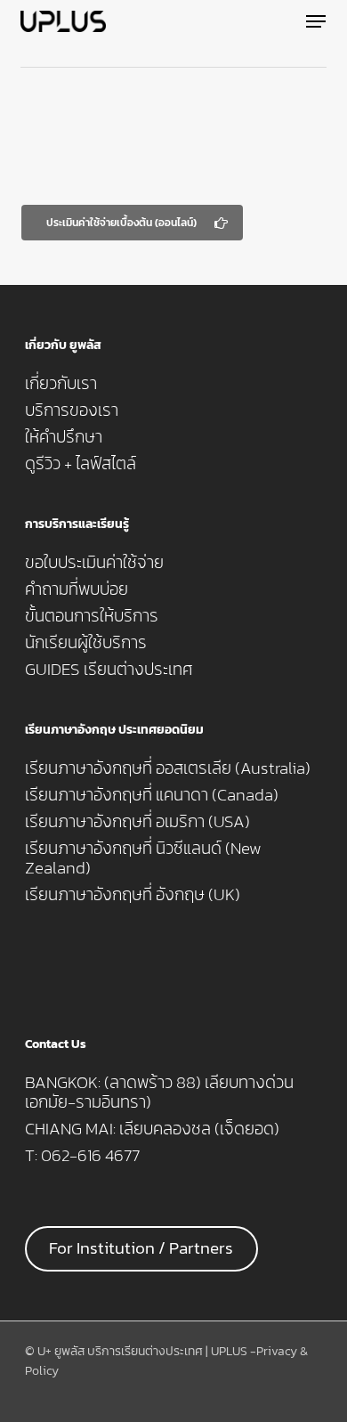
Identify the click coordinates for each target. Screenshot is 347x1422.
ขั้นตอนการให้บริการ (91, 616)
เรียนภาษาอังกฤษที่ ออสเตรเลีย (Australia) (168, 768)
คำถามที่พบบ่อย (76, 589)
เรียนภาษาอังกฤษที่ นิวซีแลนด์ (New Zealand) (143, 858)
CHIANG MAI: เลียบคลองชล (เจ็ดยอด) (152, 1129)
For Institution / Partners (141, 1248)
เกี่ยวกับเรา (61, 384)
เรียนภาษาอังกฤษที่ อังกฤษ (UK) (132, 895)
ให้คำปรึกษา (63, 437)
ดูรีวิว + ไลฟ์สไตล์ (80, 464)
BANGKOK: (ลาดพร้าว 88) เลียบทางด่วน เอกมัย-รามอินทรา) (159, 1092)
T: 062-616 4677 (82, 1156)
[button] (316, 21)
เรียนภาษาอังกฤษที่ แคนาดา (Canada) (151, 795)
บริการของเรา (71, 410)
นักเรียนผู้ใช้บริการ (86, 643)
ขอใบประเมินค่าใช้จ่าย (94, 563)
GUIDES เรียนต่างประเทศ (109, 669)
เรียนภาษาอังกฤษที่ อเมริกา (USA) (137, 822)
